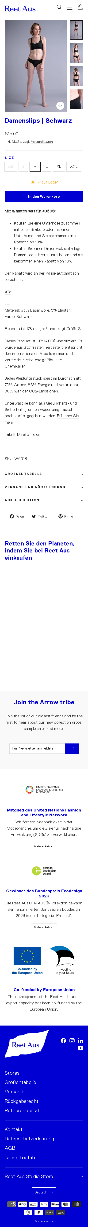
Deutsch (41, 1192)
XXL (73, 166)
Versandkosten (42, 141)
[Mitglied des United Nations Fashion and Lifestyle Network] (44, 790)
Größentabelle (23, 474)
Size (9, 158)
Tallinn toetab (20, 1157)
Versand (14, 1091)
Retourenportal (22, 1110)
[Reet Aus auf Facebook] (63, 1040)
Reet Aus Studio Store (29, 1176)
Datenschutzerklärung (29, 1139)
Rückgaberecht (22, 1101)
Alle (8, 292)
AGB (10, 1148)
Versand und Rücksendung (35, 487)
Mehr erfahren (44, 846)
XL (59, 166)
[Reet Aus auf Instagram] (72, 1040)
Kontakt (14, 1129)
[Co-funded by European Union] (44, 960)
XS (10, 166)
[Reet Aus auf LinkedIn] (80, 1040)
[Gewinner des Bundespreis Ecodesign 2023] (44, 871)
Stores (12, 1073)
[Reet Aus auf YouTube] (80, 1048)
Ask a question (22, 500)
